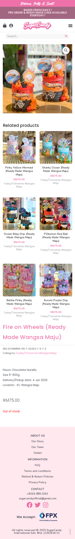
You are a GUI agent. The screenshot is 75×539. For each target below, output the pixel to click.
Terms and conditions (37, 471)
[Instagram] (46, 505)
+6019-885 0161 (37, 494)
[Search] (66, 36)
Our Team (37, 447)
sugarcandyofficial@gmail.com (37, 498)
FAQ (37, 465)
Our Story (37, 441)
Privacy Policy (37, 482)
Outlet (38, 453)
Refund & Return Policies (37, 476)
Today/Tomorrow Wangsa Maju (36, 353)
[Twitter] (38, 505)
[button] (70, 25)
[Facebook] (30, 505)
